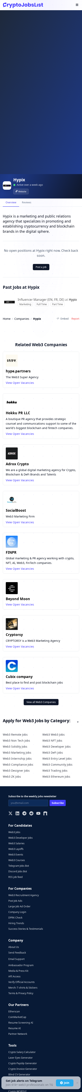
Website (22, 191)
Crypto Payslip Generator (22, 1063)
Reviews (26, 202)
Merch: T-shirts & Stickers (22, 987)
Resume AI (14, 1028)
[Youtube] (38, 813)
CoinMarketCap (17, 1017)
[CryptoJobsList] (23, 5)
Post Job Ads (15, 900)
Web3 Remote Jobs (15, 734)
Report (75, 318)
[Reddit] (31, 813)
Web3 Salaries (16, 843)
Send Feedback (17, 952)
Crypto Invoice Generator (22, 1069)
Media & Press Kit (18, 971)
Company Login (17, 912)
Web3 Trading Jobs (54, 770)
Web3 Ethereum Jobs (56, 776)
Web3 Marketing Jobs (17, 752)
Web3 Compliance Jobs (18, 764)
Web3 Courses (16, 860)
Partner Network (17, 1034)
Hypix (73, 300)
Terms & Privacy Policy (20, 993)
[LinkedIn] (17, 813)
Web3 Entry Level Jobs (57, 758)
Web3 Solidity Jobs (15, 746)
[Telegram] (24, 813)
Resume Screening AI (20, 1022)
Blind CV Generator (19, 1074)
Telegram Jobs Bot (18, 865)
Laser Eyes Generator (20, 1057)
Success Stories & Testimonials (25, 929)
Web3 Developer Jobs (56, 746)
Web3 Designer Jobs (16, 770)
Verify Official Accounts (21, 982)
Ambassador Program (20, 965)
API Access (14, 976)
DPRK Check (15, 917)
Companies (21, 319)
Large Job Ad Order (19, 906)
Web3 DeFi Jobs (52, 752)
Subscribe (58, 803)
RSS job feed (15, 877)
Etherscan (14, 1011)
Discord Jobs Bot (17, 871)
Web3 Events (15, 854)
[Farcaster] (45, 813)
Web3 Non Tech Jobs (16, 740)
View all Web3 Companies (41, 702)
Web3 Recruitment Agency (23, 895)
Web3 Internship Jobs (17, 758)
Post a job (41, 267)
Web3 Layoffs (15, 849)
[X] (10, 813)
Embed (65, 318)
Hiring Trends (16, 923)
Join (66, 1083)
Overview (11, 202)
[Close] (77, 1083)
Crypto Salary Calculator (22, 1052)
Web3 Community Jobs (57, 764)
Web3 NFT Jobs (52, 740)
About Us (13, 947)
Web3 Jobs (14, 832)
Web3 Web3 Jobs (53, 734)
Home (7, 319)
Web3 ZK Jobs (12, 776)
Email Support (16, 959)
